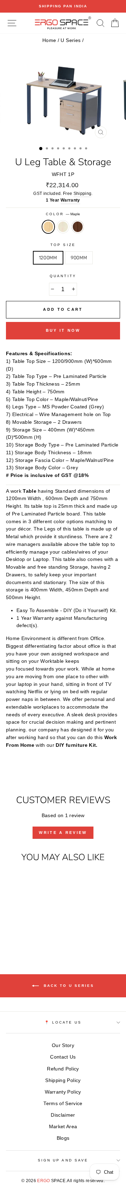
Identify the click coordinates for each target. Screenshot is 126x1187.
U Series (70, 40)
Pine (63, 226)
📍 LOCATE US (63, 1022)
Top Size (62, 245)
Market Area (63, 1126)
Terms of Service (62, 1103)
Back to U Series (68, 986)
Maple (48, 226)
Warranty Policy (63, 1092)
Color (63, 214)
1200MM (48, 257)
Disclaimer (63, 1115)
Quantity (63, 276)
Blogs (63, 1138)
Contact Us (63, 1057)
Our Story (63, 1045)
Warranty (70, 200)
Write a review (63, 832)
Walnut (78, 226)
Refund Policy (63, 1069)
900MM (79, 257)
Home (49, 40)
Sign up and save (63, 1160)
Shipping (83, 193)
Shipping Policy (62, 1080)
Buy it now (63, 330)
